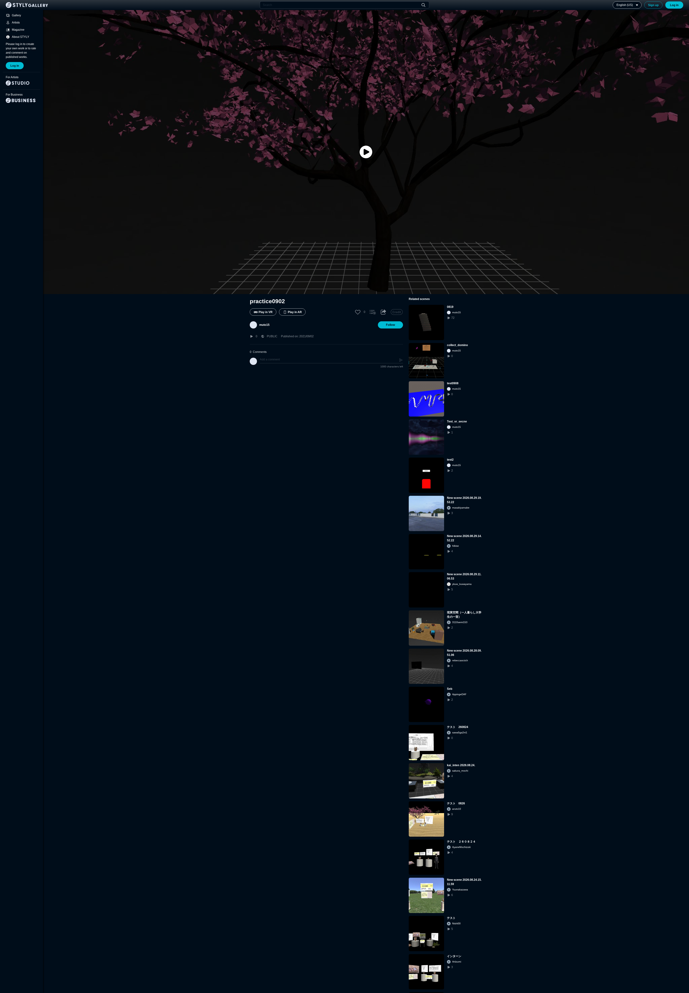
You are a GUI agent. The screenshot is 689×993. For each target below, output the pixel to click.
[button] (357, 312)
